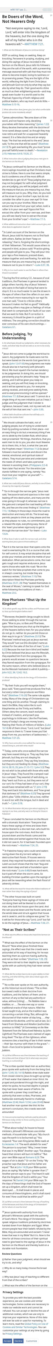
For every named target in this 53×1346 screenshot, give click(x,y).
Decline (18, 1340)
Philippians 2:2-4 (38, 465)
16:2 (24, 672)
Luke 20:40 (37, 1102)
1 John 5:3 (38, 767)
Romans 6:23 (32, 1157)
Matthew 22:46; (11, 1102)
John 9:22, (7, 672)
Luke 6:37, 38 (42, 264)
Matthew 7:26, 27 (40, 922)
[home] (4, 4)
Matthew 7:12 (32, 448)
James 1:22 (42, 124)
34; (14, 672)
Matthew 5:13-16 (10, 104)
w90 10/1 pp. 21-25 (18, 9)
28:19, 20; (13, 767)
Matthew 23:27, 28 (12, 582)
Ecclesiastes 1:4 (10, 1144)
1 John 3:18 (16, 803)
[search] (49, 3)
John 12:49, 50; (10, 1072)
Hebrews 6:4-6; (15, 153)
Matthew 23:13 (32, 636)
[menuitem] (4, 4)
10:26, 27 (27, 153)
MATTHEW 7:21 (34, 44)
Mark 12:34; (25, 1102)
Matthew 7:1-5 (37, 219)
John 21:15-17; (25, 767)
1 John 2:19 (40, 786)
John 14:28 (22, 1167)
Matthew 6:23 (28, 793)
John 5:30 (38, 409)
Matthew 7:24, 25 (29, 845)
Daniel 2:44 (22, 1180)
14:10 (21, 1072)
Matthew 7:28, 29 (37, 959)
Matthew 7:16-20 (17, 695)
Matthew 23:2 (9, 592)
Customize (31, 1340)
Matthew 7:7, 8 (10, 396)
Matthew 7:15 (29, 576)
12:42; (19, 672)
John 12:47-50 (17, 363)
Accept (7, 1340)
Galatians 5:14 (9, 478)
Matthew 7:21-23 (10, 737)
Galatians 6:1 (8, 327)
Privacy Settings (13, 1333)
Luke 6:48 (24, 870)
